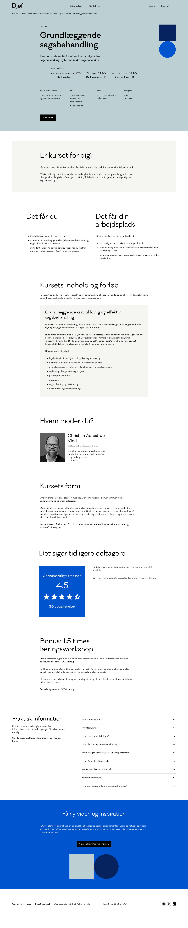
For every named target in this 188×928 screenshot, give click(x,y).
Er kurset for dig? (66, 155)
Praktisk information (37, 718)
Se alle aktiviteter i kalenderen (94, 844)
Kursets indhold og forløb (79, 285)
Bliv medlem (76, 6)
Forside (15, 14)
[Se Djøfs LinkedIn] (174, 904)
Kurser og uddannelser (62, 14)
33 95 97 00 (120, 904)
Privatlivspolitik (42, 904)
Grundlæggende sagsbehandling (85, 14)
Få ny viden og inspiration (94, 813)
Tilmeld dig (48, 117)
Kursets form (60, 486)
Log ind (165, 6)
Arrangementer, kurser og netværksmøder (36, 14)
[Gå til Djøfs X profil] (169, 904)
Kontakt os (94, 6)
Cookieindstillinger (21, 904)
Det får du (42, 216)
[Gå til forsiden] (17, 6)
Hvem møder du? (66, 421)
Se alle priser (76, 105)
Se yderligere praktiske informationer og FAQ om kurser (36, 740)
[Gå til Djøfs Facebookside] (163, 904)
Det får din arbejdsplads (115, 220)
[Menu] (174, 6)
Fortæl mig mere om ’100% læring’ (57, 689)
